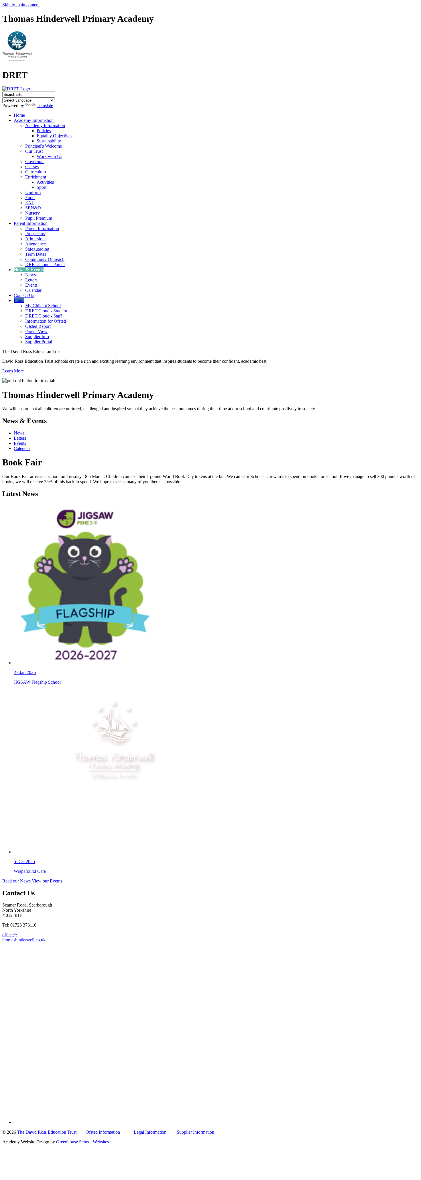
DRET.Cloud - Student (46, 310)
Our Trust (34, 151)
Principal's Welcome (43, 146)
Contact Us (24, 295)
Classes (32, 166)
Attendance (35, 243)
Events (31, 285)
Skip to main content (21, 4)
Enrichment (35, 176)
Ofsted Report (38, 326)
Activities (45, 182)
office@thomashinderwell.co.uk (24, 937)
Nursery (32, 213)
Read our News (16, 880)
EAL (29, 202)
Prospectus (35, 233)
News (30, 274)
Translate (45, 105)
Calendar (33, 290)
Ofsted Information (103, 1132)
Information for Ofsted (45, 321)
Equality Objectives (54, 135)
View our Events (47, 880)
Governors (34, 161)
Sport (41, 187)
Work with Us (49, 156)
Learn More (13, 370)
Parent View (36, 331)
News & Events (29, 269)
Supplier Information (195, 1132)
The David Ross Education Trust (46, 1132)
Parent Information (31, 223)
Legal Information (150, 1132)
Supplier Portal (38, 341)
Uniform (33, 192)
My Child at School (43, 305)
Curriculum (35, 171)
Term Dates (35, 254)
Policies (44, 130)
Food (30, 197)
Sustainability (49, 140)
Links (19, 300)
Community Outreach (44, 259)
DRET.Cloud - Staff (43, 316)
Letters (31, 279)
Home (19, 115)
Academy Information (34, 120)
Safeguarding (37, 249)
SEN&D (33, 207)
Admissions (35, 238)
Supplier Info (37, 336)
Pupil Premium (38, 218)
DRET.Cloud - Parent (45, 264)
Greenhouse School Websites (82, 1141)
